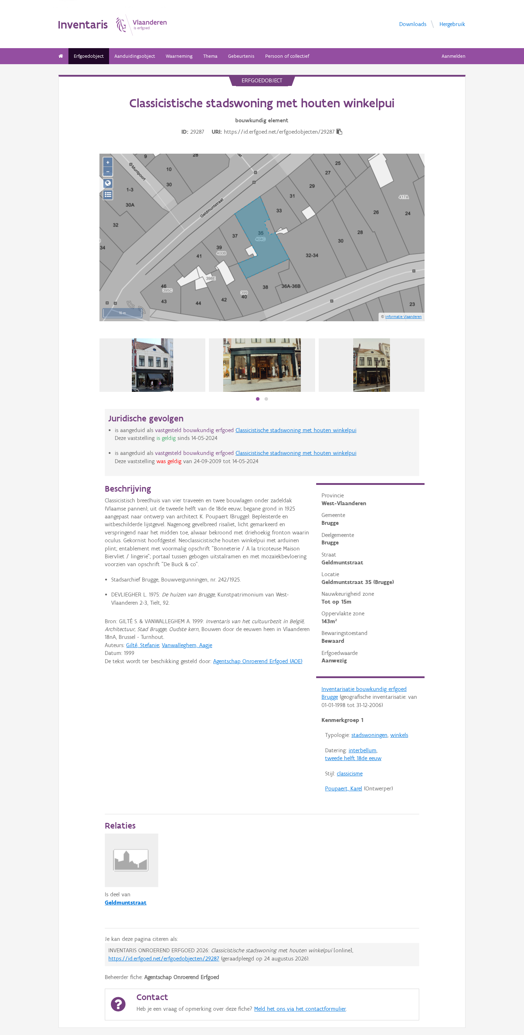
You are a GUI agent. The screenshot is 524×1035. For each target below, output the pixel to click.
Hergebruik (452, 23)
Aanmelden (454, 56)
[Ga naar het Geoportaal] (107, 183)
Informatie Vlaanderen (403, 316)
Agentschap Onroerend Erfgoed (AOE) (257, 661)
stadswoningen (369, 735)
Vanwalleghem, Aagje (187, 645)
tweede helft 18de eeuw (353, 758)
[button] (257, 399)
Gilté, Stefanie (142, 645)
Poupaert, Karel (343, 788)
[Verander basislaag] (107, 194)
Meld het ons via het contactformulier (300, 1008)
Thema (210, 56)
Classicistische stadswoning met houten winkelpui (296, 430)
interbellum (362, 750)
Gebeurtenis (241, 56)
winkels (399, 735)
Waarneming (179, 56)
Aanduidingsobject (134, 56)
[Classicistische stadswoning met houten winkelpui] (262, 365)
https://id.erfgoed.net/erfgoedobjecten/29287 (163, 958)
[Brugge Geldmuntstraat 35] (152, 365)
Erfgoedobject (89, 56)
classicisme (350, 773)
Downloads (412, 23)
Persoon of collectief (287, 56)
